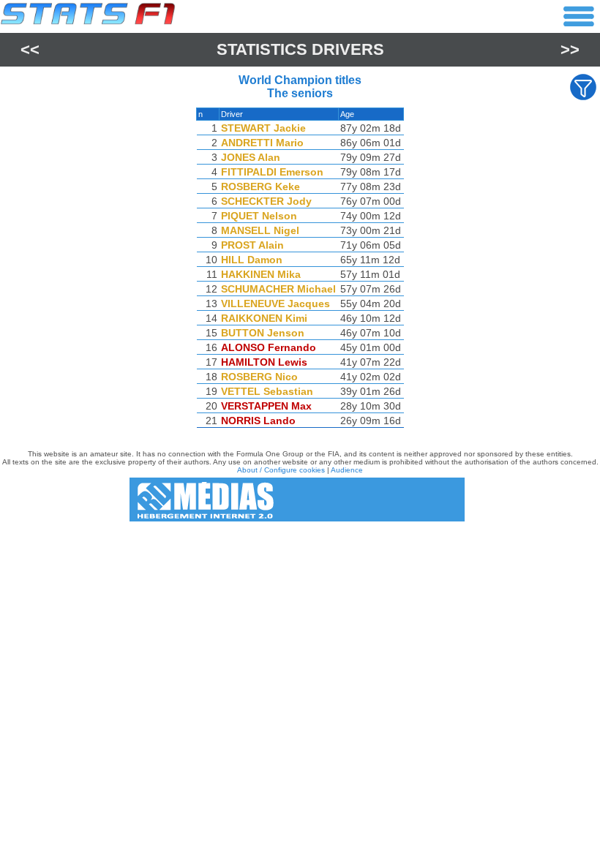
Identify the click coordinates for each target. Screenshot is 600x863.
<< (30, 49)
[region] (300, 271)
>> (570, 49)
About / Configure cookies (281, 470)
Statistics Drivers (300, 49)
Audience (347, 470)
